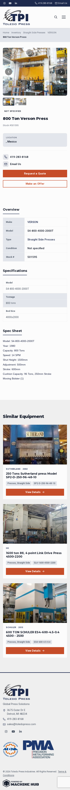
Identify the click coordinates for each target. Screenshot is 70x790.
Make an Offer (35, 183)
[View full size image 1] (35, 72)
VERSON (52, 32)
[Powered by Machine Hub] (21, 783)
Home (6, 32)
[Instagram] (4, 3)
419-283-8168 (45, 3)
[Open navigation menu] (63, 17)
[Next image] (61, 71)
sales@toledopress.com (21, 724)
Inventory (16, 32)
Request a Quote (35, 173)
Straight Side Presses (34, 32)
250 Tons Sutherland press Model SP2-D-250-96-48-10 (31, 475)
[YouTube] (10, 3)
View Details (33, 492)
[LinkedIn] (16, 3)
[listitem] (8, 102)
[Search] (56, 17)
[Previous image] (8, 71)
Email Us (62, 3)
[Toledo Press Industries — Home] (16, 17)
